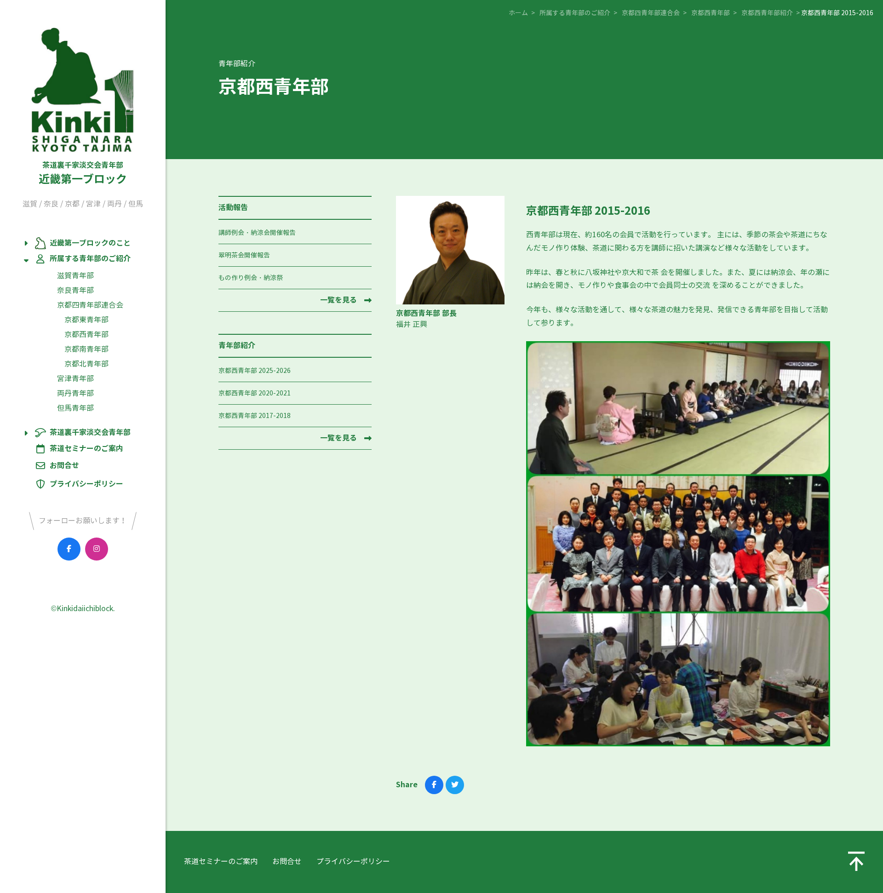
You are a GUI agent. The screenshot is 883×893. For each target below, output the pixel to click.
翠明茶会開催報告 (244, 255)
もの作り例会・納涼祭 (250, 278)
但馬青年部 (75, 408)
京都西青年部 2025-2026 (254, 371)
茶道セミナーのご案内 (86, 449)
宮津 (93, 204)
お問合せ (64, 465)
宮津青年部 (75, 378)
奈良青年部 (75, 290)
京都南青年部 (86, 349)
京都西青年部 (86, 334)
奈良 (51, 204)
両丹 (114, 204)
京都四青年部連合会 (90, 305)
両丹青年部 (75, 393)
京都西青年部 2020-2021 (254, 393)
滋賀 (30, 204)
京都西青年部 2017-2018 (254, 416)
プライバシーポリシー (86, 484)
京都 (72, 204)
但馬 (135, 204)
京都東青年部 (86, 319)
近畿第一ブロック (83, 173)
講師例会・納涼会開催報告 (257, 233)
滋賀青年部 (75, 275)
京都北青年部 (86, 364)
